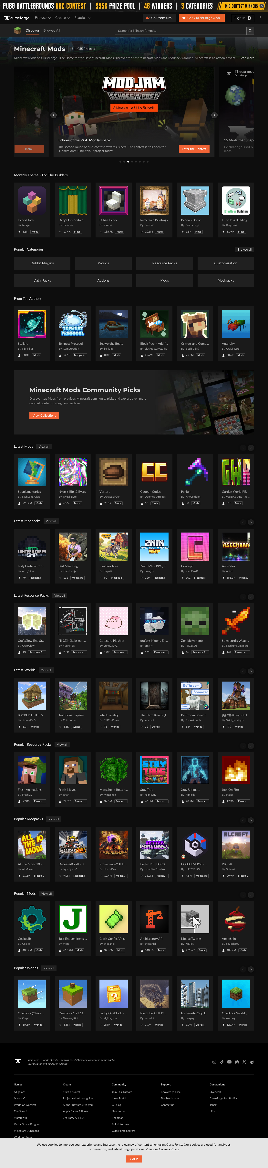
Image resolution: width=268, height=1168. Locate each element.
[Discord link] (236, 1062)
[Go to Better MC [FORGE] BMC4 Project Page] (154, 854)
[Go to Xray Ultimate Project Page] (195, 779)
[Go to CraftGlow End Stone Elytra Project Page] (32, 630)
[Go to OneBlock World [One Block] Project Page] (236, 1003)
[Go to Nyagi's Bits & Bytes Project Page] (73, 481)
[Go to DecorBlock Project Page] (32, 210)
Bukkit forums (120, 1124)
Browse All (51, 30)
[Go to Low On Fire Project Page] (236, 779)
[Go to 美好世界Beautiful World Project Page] (236, 705)
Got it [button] (134, 1159)
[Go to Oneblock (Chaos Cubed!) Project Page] (32, 1003)
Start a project (71, 1092)
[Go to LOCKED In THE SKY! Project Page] (32, 705)
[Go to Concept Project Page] (195, 556)
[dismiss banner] (261, 6)
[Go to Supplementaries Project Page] (32, 481)
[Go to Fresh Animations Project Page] (32, 779)
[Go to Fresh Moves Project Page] (73, 779)
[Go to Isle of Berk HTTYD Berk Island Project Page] (154, 1003)
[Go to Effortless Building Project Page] (236, 210)
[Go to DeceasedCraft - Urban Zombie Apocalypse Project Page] (73, 854)
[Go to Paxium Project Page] (195, 481)
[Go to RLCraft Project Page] (236, 854)
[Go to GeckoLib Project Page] (32, 928)
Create (60, 18)
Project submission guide (78, 1098)
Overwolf (215, 1092)
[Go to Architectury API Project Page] (154, 928)
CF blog (116, 1105)
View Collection (184, 149)
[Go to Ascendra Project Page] (236, 556)
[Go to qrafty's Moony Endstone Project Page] (154, 630)
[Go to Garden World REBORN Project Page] (236, 481)
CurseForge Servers (123, 1131)
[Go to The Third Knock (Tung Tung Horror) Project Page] (154, 705)
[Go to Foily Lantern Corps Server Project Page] (32, 556)
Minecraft (20, 1098)
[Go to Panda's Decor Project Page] (195, 210)
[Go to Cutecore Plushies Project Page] (114, 630)
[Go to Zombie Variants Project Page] (195, 630)
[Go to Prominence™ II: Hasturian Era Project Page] (114, 854)
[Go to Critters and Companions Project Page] (195, 333)
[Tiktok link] (222, 1062)
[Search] (250, 31)
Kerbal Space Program (27, 1124)
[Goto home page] (17, 18)
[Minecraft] (18, 31)
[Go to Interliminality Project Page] (114, 705)
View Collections (44, 415)
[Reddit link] (251, 1062)
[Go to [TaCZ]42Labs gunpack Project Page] (73, 630)
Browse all (244, 249)
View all (44, 446)
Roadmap (117, 1118)
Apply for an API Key (75, 1111)
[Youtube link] (229, 1062)
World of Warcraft (25, 1105)
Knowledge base (170, 1092)
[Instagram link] (214, 1062)
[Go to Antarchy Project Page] (236, 333)
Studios (81, 18)
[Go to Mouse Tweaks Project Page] (195, 928)
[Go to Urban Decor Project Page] (114, 210)
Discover (32, 30)
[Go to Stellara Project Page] (32, 333)
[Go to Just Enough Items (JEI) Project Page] (73, 928)
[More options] (260, 18)
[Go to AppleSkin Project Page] (236, 928)
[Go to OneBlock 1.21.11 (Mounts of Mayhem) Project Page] (73, 1003)
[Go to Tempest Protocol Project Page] (73, 333)
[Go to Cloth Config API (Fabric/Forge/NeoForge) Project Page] (114, 928)
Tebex (213, 1105)
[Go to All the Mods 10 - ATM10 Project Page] (32, 854)
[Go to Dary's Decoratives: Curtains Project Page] (73, 210)
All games (19, 1092)
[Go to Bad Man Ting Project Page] (73, 556)
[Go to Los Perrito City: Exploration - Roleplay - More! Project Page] (195, 1003)
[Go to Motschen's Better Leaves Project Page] (114, 779)
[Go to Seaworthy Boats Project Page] (114, 333)
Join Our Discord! (122, 1092)
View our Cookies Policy (162, 1149)
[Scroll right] (251, 448)
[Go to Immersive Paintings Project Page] (154, 210)
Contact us (167, 1105)
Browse (41, 18)
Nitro (213, 1111)
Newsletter (118, 1111)
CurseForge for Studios (223, 1098)
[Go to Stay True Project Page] (154, 779)
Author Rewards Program (78, 1105)
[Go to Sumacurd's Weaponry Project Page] (236, 630)
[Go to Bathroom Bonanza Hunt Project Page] (195, 705)
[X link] (244, 1062)
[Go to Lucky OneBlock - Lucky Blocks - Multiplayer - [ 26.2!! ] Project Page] (114, 1003)
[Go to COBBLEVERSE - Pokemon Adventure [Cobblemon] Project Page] (195, 854)
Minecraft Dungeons (26, 1131)
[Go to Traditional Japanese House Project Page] (73, 705)
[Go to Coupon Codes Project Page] (154, 481)
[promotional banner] (134, 6)
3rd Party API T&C (74, 1118)
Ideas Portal (119, 1098)
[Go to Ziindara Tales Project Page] (114, 556)
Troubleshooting (170, 1098)
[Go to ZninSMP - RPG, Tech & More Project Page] (154, 556)
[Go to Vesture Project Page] (114, 481)
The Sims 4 (20, 1111)
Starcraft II (20, 1118)
